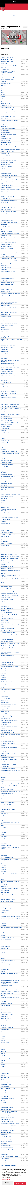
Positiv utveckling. (5, 606)
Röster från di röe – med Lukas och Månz (10, 404)
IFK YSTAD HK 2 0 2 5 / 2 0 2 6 (7, 310)
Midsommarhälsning (5, 1058)
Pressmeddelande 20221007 (7, 639)
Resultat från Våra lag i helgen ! (7, 628)
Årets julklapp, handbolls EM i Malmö (9, 222)
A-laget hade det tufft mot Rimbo (8, 632)
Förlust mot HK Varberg (6, 142)
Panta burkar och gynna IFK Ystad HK (9, 873)
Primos (2, 779)
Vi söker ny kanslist (5, 1158)
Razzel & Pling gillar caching (7, 566)
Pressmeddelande (5, 622)
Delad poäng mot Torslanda (7, 109)
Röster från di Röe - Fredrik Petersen (9, 399)
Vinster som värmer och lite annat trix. (9, 634)
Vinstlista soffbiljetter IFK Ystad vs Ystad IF (10, 991)
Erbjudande (3, 673)
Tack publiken (4, 755)
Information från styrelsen (6, 244)
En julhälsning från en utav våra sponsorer (10, 1160)
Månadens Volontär (5, 114)
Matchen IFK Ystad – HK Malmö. (8, 753)
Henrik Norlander (4, 775)
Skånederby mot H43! (5, 291)
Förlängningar (4, 751)
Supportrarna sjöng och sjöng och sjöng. (10, 595)
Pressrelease (3, 832)
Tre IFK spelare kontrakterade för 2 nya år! (10, 1123)
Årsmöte (3, 675)
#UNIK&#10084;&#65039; (6, 1119)
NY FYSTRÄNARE (4, 541)
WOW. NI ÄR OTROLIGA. (6, 177)
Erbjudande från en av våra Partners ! (9, 739)
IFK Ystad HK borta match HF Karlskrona (10, 643)
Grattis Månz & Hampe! (6, 218)
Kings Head (3, 447)
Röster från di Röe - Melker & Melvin (9, 375)
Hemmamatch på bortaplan (7, 162)
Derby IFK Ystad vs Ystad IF (7, 993)
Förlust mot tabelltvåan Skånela (8, 128)
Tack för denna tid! (5, 711)
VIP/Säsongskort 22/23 (6, 684)
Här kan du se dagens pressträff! (8, 899)
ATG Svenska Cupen (5, 668)
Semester (3, 1049)
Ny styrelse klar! (4, 442)
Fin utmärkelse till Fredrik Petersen (8, 435)
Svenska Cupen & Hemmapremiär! (8, 391)
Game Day (3, 853)
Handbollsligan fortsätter (6, 1141)
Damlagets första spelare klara (7, 1105)
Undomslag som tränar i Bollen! (8, 741)
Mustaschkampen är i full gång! (8, 220)
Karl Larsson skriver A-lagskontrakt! (9, 260)
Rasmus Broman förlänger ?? (7, 107)
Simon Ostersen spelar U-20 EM (8, 689)
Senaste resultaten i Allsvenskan (8, 650)
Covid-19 (3, 995)
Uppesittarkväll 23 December (7, 487)
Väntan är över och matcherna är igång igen (10, 149)
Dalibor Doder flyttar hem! (6, 730)
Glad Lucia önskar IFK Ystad (7, 191)
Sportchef (3, 1038)
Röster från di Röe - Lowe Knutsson (8, 397)
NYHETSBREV (4, 498)
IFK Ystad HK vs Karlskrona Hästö (8, 645)
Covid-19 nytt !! (4, 952)
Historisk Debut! (4, 1016)
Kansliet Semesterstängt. (6, 525)
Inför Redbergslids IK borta (7, 1107)
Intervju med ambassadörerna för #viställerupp (11, 927)
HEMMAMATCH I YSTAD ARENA (8, 116)
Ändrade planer (4, 1090)
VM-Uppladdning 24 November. (8, 528)
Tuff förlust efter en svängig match (8, 213)
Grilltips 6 (3, 1040)
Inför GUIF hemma (5, 1102)
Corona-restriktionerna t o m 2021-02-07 (9, 960)
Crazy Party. (3, 679)
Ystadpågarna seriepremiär (7, 641)
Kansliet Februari (4, 1134)
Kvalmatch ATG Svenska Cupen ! (8, 534)
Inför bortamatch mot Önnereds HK (8, 1165)
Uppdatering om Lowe (6, 83)
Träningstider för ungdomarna (7, 1027)
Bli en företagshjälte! (5, 946)
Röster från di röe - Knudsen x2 (7, 331)
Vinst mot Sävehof (5, 1154)
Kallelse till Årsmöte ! (5, 702)
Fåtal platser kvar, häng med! (7, 144)
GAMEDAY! (3, 327)
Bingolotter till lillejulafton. (6, 820)
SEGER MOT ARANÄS (5, 164)
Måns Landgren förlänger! (6, 226)
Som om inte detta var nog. (7, 597)
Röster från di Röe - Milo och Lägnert (9, 323)
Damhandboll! (4, 1143)
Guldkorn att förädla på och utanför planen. (10, 578)
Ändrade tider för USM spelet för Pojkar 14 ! (10, 791)
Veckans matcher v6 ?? (6, 103)
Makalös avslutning (5, 766)
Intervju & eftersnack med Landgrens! (9, 237)
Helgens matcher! (4, 620)
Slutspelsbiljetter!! (5, 1086)
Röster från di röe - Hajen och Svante (9, 312)
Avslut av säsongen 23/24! (6, 460)
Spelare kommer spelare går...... (8, 618)
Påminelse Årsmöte (5, 1042)
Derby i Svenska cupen (6, 416)
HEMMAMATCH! (4, 273)
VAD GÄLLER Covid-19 (6, 1018)
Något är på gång (4, 118)
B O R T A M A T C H (5, 300)
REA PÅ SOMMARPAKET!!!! (6, 519)
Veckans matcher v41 (5, 295)
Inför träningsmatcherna (6, 1031)
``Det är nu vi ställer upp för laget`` (8, 768)
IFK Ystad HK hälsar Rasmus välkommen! (10, 556)
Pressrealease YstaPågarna (7, 1014)
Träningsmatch (4, 677)
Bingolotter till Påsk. (5, 466)
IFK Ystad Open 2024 (5, 444)
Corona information (5, 969)
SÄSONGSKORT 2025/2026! (7, 347)
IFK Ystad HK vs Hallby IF (6, 965)
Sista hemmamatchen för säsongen (9, 547)
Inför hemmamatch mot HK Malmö (8, 1125)
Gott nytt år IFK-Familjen (6, 155)
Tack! (2, 876)
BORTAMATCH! (4, 280)
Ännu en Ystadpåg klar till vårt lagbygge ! (10, 720)
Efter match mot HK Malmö (7, 1121)
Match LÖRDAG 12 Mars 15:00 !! (8, 762)
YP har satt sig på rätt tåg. (6, 630)
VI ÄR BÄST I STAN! (5, 378)
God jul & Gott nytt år (5, 1152)
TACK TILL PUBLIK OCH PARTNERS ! (8, 764)
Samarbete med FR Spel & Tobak (8, 321)
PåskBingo (3, 736)
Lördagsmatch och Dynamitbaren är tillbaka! (10, 293)
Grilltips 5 (3, 1047)
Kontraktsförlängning (5, 305)
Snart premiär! (4, 505)
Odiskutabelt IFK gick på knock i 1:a (9, 593)
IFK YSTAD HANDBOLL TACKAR (8, 1088)
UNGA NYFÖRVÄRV (5, 536)
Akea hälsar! (3, 1051)
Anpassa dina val (6, 1179)
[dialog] (14, 1176)
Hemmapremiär (4, 318)
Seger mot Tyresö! (5, 298)
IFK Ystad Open (4, 395)
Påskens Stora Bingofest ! (6, 543)
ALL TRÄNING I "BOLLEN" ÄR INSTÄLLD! (10, 759)
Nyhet (2, 975)
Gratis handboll (4, 843)
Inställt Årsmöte (4, 696)
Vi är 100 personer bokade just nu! (8, 171)
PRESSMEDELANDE (5, 813)
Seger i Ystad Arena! (5, 287)
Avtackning (3, 430)
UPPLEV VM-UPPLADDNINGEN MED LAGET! (10, 494)
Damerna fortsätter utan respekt (8, 608)
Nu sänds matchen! (5, 1029)
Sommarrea (3, 449)
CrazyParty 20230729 (5, 523)
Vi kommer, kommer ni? (6, 382)
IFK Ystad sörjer (4, 1079)
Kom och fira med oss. (6, 660)
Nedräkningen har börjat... (11, 27)
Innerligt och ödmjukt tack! (7, 588)
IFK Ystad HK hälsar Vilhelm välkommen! (10, 558)
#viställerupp (3, 777)
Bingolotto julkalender (5, 1005)
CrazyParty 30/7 (4, 694)
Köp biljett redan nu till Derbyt (7, 1130)
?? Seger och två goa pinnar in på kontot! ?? (10, 189)
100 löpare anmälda (5, 124)
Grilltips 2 (3, 1060)
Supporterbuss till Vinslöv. (6, 483)
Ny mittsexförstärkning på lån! (7, 263)
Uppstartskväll (4, 1020)
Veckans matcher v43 (5, 276)
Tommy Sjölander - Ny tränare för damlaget (10, 734)
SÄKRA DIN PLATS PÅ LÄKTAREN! (8, 59)
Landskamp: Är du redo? (6, 481)
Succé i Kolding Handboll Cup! (7, 732)
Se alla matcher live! (5, 329)
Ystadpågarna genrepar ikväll (7, 655)
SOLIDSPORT (3, 500)
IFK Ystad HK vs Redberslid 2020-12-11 (9, 973)
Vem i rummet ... (4, 265)
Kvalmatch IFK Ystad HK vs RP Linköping (10, 453)
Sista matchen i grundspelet (7, 1093)
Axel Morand (3, 1066)
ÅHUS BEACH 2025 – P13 (6, 420)
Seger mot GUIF (4, 1100)
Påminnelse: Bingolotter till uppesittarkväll (10, 980)
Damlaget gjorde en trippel (7, 599)
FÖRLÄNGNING (4, 502)
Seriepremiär (3, 657)
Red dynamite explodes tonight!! (8, 743)
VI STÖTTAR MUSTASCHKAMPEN (8, 256)
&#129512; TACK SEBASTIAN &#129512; (10, 550)
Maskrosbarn (4, 818)
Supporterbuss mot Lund (6, 105)
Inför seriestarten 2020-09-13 (7, 1023)
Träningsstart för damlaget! (7, 716)
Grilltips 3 (3, 1055)
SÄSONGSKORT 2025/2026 (7, 373)
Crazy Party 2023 (4, 521)
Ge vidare (3, 830)
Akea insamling (4, 1010)
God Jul (2, 811)
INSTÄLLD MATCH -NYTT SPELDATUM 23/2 (10, 770)
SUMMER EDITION (5, 530)
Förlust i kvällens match (6, 316)
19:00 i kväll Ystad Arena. (6, 552)
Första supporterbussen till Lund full (9, 179)
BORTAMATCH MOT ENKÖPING (7, 196)
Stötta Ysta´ (3, 962)
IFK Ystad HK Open (5, 507)
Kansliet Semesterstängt (6, 691)
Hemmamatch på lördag (6, 194)
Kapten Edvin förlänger (6, 209)
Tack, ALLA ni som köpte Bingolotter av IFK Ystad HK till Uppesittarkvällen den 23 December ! (10, 572)
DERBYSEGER (4, 380)
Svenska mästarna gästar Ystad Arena (9, 1156)
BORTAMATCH (4, 384)
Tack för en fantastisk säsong (7, 79)
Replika (2, 825)
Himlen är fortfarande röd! (6, 369)
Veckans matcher (4, 126)
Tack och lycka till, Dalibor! (6, 586)
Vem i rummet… (4, 269)
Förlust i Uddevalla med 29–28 (7, 278)
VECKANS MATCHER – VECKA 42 (8, 284)
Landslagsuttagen (5, 815)
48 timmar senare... (5, 897)
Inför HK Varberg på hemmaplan (8, 1115)
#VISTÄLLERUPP (4, 948)
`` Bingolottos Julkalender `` (7, 637)
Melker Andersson (5, 69)
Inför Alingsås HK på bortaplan (7, 1098)
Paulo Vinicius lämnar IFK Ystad (8, 807)
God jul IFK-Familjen (5, 168)
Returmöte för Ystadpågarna (7, 804)
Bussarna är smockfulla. (6, 173)
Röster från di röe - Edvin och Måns (8, 402)
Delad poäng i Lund (5, 158)
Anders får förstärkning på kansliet (8, 211)
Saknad (2, 1044)
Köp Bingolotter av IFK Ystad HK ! (8, 476)
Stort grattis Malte (5, 428)
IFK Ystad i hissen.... (5, 604)
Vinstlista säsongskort (6, 1069)
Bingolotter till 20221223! (6, 612)
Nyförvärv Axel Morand (6, 1145)
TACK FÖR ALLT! (4, 85)
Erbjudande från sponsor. (6, 1071)
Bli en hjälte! (3, 941)
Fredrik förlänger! (4, 349)
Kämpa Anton (4, 224)
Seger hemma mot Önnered (7, 1147)
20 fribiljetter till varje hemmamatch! (8, 334)
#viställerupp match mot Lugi (7, 937)
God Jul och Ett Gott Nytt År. (7, 474)
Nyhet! (2, 863)
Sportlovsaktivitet (4, 469)
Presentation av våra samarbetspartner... (9, 888)
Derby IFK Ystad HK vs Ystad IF (7, 789)
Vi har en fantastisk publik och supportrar (10, 233)
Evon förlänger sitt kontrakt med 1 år (9, 200)
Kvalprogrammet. (4, 458)
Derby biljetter (4, 827)
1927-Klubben (4, 724)
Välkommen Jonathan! (6, 478)
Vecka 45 (3, 601)
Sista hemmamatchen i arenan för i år (9, 175)
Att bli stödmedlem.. (5, 892)
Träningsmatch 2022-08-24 (7, 664)
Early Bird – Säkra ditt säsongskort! (8, 77)
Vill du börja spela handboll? (7, 857)
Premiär (2, 834)
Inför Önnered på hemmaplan (7, 1149)
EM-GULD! (3, 781)
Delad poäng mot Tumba (6, 231)
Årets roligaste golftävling (6, 418)
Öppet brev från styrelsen (6, 539)
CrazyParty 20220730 (5, 698)
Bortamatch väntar (5, 130)
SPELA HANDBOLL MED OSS (7, 57)
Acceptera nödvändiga (7, 1183)
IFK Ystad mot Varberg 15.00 (7, 560)
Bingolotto (3, 838)
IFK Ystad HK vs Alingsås (6, 955)
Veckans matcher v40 (5, 314)
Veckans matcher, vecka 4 (6, 138)
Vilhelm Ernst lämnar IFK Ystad (7, 151)
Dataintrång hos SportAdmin (7, 432)
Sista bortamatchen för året (7, 185)
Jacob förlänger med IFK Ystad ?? (8, 112)
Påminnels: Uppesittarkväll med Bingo (9, 989)
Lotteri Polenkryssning (6, 1139)
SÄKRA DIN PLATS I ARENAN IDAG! (8, 207)
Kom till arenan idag (5, 205)
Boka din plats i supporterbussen (8, 353)
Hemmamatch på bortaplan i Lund (8, 160)
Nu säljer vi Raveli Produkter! (7, 932)
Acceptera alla (19, 1183)
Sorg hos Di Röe (4, 713)
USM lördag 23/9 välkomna (7, 496)
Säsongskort (3, 1075)
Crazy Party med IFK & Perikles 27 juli (9, 451)
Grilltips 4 (3, 1053)
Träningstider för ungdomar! (7, 662)
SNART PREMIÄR (4, 343)
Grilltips (2, 1062)
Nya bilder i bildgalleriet (6, 1012)
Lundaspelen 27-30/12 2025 (7, 166)
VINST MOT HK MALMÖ (6, 515)
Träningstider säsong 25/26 (7, 371)
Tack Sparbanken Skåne (6, 1132)
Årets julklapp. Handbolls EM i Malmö (9, 242)
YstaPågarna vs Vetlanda (6, 1003)
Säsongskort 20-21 (5, 1077)
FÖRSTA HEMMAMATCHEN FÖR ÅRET (9, 147)
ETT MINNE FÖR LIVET (5, 132)
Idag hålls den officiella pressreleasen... (9, 905)
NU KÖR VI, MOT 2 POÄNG (6, 187)
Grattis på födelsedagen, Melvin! (8, 271)
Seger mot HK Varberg (6, 1109)
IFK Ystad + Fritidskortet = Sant (7, 356)
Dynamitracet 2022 (5, 700)
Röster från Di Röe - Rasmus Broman (9, 406)
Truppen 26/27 (4, 63)
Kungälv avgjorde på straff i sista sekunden (10, 648)
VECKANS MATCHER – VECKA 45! (8, 258)
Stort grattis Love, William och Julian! (9, 307)
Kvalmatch (3, 455)
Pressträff (3, 1036)
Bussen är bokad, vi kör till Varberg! (8, 345)
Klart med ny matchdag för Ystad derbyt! (10, 783)
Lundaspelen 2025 (5, 153)
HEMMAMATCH (4, 492)
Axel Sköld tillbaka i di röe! (6, 289)
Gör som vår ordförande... (6, 939)
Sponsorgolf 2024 (5, 440)
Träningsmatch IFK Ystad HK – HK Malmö (10, 517)
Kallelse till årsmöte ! (5, 512)
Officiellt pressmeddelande (7, 901)
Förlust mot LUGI (4, 202)
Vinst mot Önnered (5, 1163)
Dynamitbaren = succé (6, 229)
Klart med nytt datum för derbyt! (8, 809)
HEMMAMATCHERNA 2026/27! (7, 61)
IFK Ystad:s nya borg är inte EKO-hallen (9, 554)
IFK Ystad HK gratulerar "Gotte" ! (8, 568)
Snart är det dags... (5, 910)
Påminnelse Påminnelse (6, 845)
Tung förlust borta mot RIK (6, 246)
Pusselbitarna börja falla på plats (8, 1117)
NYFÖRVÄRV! (4, 412)
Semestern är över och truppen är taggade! (10, 414)
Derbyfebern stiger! (5, 386)
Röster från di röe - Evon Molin (7, 389)
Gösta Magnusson (5, 890)
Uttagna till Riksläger (5, 426)
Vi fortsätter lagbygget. (6, 722)
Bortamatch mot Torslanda (7, 216)
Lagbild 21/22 (4, 855)
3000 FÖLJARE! (4, 358)
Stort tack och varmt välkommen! (8, 1136)
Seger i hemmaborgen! (6, 267)
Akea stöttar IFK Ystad (6, 1084)
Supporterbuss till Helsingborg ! (8, 464)
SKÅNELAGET (4, 485)
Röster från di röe (4, 351)
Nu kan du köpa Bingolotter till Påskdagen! (10, 916)
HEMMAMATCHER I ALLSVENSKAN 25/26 (10, 367)
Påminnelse (3, 745)
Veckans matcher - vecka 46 (7, 248)
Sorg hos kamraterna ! (5, 545)
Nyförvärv (3, 74)
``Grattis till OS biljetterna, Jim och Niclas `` (10, 918)
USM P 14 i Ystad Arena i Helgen (8, 591)
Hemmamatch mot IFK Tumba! (7, 240)
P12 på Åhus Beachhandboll (7, 681)
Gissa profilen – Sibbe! (6, 235)
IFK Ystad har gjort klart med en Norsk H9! (10, 1082)
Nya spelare (3, 1025)
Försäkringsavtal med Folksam (7, 282)
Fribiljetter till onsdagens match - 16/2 (9, 772)
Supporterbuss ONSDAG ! (6, 462)
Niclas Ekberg (4, 836)
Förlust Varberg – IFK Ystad (7, 325)
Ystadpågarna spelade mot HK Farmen (9, 666)
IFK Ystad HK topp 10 (5, 610)
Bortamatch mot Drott (5, 198)
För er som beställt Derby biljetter (8, 1128)
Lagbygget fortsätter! (5, 718)
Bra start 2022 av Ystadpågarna (8, 802)
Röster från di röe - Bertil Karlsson (8, 393)
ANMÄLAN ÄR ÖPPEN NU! (6, 140)
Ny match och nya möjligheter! (7, 757)
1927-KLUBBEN (4, 81)
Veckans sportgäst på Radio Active (8, 894)
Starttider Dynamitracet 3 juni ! (7, 532)
